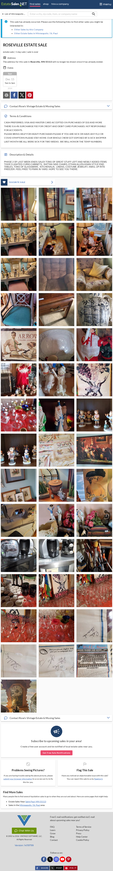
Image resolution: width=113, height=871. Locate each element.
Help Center (82, 836)
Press (78, 833)
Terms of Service (83, 827)
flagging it (98, 779)
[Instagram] (56, 859)
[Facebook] (44, 859)
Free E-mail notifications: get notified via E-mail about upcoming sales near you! (72, 818)
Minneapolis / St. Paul (30, 805)
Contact (54, 840)
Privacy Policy (82, 830)
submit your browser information (17, 779)
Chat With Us (26, 830)
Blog (52, 836)
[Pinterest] (68, 859)
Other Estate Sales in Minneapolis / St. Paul (36, 33)
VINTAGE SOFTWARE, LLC (31, 836)
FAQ (52, 827)
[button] (56, 106)
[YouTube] (62, 859)
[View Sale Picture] (19, 204)
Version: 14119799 (24, 845)
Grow (52, 833)
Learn (52, 830)
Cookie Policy (82, 840)
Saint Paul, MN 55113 (35, 801)
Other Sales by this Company (28, 29)
